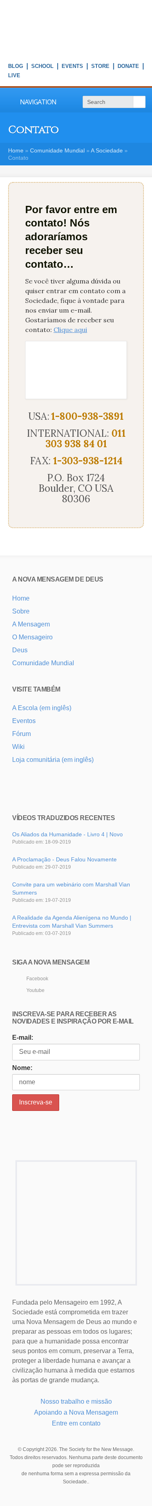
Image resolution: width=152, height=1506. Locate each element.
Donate (128, 67)
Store (100, 67)
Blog (15, 67)
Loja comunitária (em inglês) (53, 759)
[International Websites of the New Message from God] (76, 48)
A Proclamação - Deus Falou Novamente (64, 859)
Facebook (37, 978)
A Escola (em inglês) (41, 707)
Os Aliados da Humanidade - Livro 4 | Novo (67, 834)
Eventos (24, 720)
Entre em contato (76, 1423)
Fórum (21, 733)
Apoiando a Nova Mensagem (76, 1412)
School (42, 67)
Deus (20, 650)
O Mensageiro (32, 637)
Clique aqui (70, 330)
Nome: (22, 1067)
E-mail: (22, 1037)
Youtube (35, 990)
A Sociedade (107, 150)
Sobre (21, 611)
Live (14, 76)
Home (16, 150)
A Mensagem (31, 624)
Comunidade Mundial (57, 150)
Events (72, 67)
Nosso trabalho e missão (76, 1401)
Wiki (18, 746)
